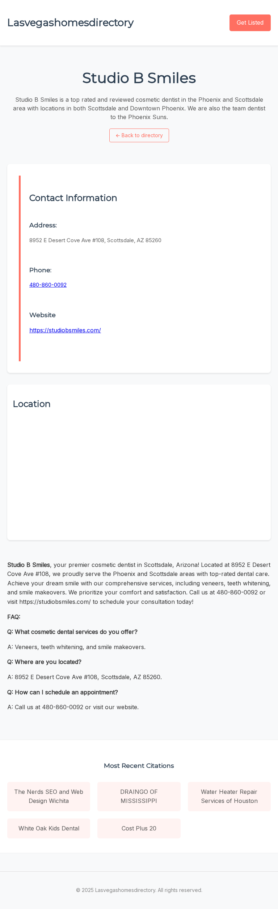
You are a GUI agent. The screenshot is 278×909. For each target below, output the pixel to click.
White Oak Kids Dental (48, 828)
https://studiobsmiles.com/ (65, 330)
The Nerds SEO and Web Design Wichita (48, 796)
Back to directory (139, 135)
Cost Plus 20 (139, 828)
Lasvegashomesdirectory (70, 22)
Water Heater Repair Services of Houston (229, 796)
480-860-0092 (48, 284)
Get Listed (250, 22)
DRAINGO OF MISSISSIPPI (139, 796)
